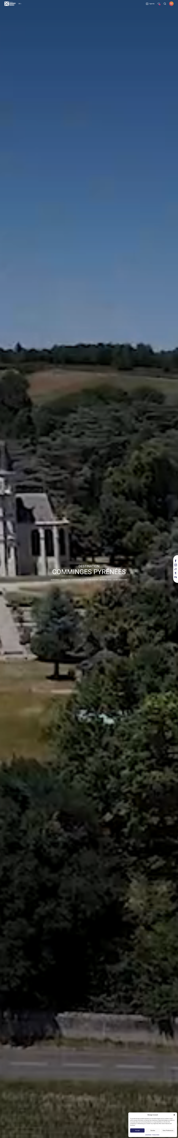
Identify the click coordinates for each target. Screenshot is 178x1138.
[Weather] (175, 569)
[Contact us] (175, 577)
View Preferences (168, 1130)
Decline (152, 1130)
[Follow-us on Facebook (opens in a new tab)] (175, 561)
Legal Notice (148, 1135)
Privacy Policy (155, 1135)
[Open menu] (171, 3)
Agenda (151, 4)
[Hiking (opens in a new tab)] (175, 573)
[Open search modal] (165, 3)
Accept (137, 1130)
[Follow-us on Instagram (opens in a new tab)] (175, 565)
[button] (174, 1115)
